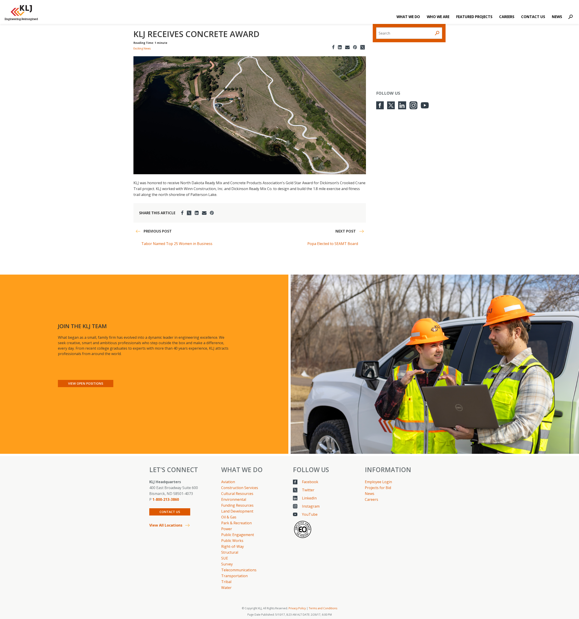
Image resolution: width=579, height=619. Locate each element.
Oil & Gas (228, 517)
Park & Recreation (236, 522)
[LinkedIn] (340, 47)
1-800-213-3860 (165, 499)
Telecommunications (238, 569)
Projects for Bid (378, 487)
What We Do (408, 16)
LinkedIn (309, 498)
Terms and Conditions (323, 608)
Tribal (226, 581)
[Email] (347, 47)
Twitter (308, 489)
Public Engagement (237, 534)
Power (226, 528)
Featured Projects (474, 16)
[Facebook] (333, 47)
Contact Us (533, 16)
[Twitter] (362, 47)
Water (226, 587)
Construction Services (239, 487)
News (557, 16)
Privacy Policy (297, 608)
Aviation (228, 481)
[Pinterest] (355, 47)
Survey (227, 564)
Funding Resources (237, 505)
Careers (506, 16)
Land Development (237, 511)
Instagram (311, 506)
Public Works (232, 540)
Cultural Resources (237, 493)
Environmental (233, 499)
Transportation (234, 575)
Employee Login (378, 481)
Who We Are (438, 16)
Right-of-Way (232, 546)
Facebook (310, 481)
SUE (224, 558)
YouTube (310, 514)
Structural (229, 552)
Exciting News (142, 48)
